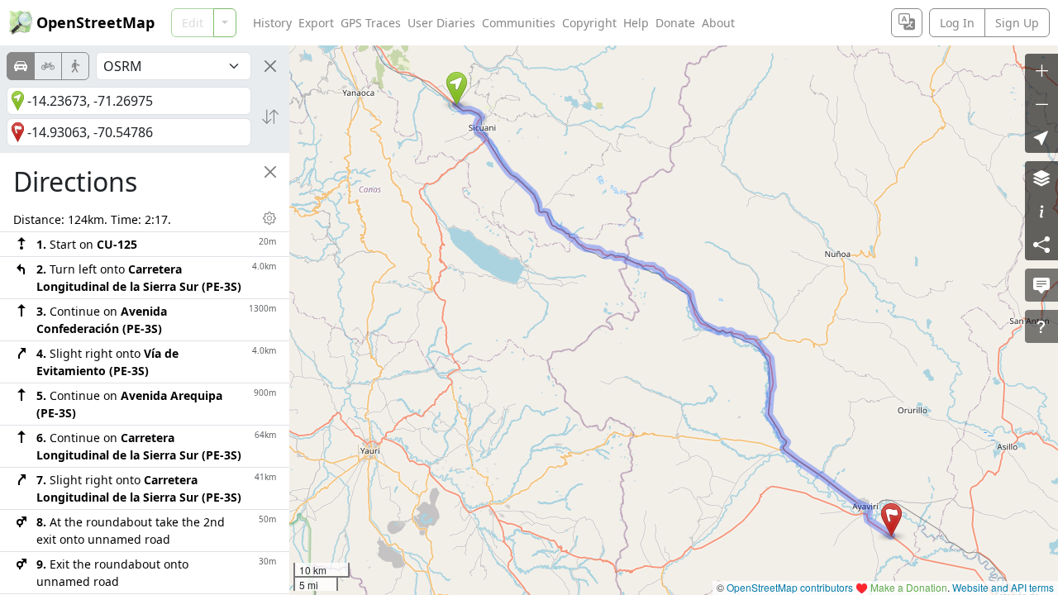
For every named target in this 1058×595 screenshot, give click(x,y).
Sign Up (1017, 23)
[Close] (270, 66)
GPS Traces (371, 23)
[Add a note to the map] (1041, 285)
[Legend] (1041, 210)
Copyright (589, 23)
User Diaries (441, 23)
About (718, 23)
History (272, 23)
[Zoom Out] (1041, 103)
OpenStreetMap (95, 22)
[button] (456, 88)
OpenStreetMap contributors (790, 587)
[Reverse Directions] (270, 116)
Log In (957, 23)
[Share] (1041, 243)
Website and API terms (1003, 587)
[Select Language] (906, 22)
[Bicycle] (48, 66)
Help (636, 23)
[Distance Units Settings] (269, 218)
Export (316, 23)
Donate (675, 23)
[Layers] (1041, 177)
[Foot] (75, 66)
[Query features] (1041, 326)
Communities (518, 23)
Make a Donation (908, 587)
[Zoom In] (1041, 70)
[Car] (21, 66)
